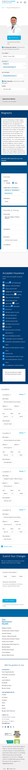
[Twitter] (5, 727)
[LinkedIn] (10, 727)
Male (16, 183)
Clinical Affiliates (6, 652)
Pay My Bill (4, 682)
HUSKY (17, 303)
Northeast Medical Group (8, 655)
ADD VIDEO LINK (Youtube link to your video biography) (12, 159)
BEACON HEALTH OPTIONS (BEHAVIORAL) (12, 331)
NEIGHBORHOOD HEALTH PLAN (14, 356)
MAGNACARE (9, 353)
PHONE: (4, 86)
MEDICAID (8, 306)
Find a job (4, 677)
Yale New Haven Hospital (8, 649)
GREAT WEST (8, 303)
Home (3, 7)
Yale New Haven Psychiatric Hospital (10, 639)
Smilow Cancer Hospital (7, 641)
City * (3, 413)
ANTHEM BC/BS (16, 283)
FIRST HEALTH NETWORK (12, 297)
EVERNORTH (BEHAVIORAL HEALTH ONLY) (15, 343)
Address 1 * (5, 406)
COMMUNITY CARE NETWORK (13, 291)
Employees (4, 700)
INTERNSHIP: (7, 229)
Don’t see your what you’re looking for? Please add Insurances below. (13, 373)
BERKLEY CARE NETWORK (12, 286)
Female (8, 183)
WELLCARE (8, 327)
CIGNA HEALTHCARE (11, 289)
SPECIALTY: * (5, 61)
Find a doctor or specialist (8, 674)
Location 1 (6, 395)
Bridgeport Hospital (6, 628)
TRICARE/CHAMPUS (10, 318)
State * (12, 413)
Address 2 (16, 406)
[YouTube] (8, 727)
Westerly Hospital (6, 647)
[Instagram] (13, 727)
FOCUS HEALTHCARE (11, 300)
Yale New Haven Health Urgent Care (10, 644)
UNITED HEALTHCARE (11, 321)
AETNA (7, 283)
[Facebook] (2, 727)
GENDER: (6, 181)
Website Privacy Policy (8, 763)
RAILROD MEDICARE (11, 315)
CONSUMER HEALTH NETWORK (14, 339)
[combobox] (16, 67)
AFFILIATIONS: (5, 72)
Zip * (19, 413)
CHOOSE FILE (14, 38)
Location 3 (6, 471)
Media (3, 705)
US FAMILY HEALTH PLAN (12, 324)
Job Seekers (5, 697)
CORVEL (19, 294)
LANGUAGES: (7, 198)
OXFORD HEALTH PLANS (12, 312)
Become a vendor (6, 688)
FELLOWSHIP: (7, 244)
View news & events (6, 685)
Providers (4, 694)
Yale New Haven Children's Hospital (10, 630)
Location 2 (6, 433)
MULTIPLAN (8, 309)
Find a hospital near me (8, 672)
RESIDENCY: (7, 237)
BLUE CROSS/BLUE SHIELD (12, 336)
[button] (8, 64)
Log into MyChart (6, 680)
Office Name (5, 398)
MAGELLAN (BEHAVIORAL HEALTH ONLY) (14, 349)
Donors (3, 702)
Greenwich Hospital (6, 633)
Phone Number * (6, 421)
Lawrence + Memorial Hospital (9, 636)
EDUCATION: (7, 214)
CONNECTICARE (9, 294)
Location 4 (6, 510)
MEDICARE (17, 306)
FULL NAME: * (5, 53)
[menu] (25, 2)
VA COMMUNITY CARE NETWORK (14, 365)
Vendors (4, 708)
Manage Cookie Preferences (8, 711)
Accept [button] (4, 768)
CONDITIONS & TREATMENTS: (11, 187)
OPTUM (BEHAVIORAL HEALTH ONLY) (13, 361)
